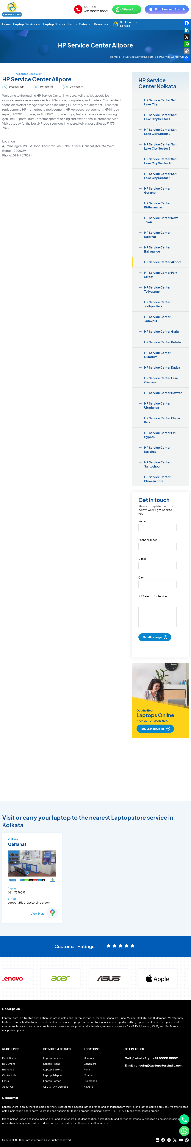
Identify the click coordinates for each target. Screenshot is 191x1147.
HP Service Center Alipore (162, 262)
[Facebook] (186, 22)
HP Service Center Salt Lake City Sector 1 (160, 117)
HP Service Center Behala (162, 342)
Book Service (10, 1058)
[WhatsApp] (186, 44)
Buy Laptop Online (153, 728)
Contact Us (9, 1075)
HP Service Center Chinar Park (162, 420)
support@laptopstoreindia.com (29, 902)
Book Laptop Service (128, 24)
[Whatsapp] (184, 1131)
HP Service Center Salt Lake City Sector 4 (160, 161)
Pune (87, 1069)
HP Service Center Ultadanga (157, 405)
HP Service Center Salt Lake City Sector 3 (160, 146)
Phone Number (147, 539)
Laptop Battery (52, 1069)
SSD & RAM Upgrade (55, 1086)
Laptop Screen (52, 1081)
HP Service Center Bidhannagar (157, 205)
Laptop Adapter (52, 1075)
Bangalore (90, 1063)
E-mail (142, 558)
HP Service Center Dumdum (157, 355)
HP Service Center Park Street (160, 275)
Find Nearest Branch (170, 9)
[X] (186, 37)
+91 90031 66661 (96, 11)
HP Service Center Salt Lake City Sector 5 (160, 176)
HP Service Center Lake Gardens (161, 380)
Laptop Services (25, 24)
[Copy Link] (186, 51)
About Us (8, 1086)
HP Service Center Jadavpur (157, 319)
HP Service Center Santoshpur (157, 464)
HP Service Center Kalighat (157, 450)
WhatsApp (129, 9)
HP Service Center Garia (161, 331)
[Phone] (184, 1119)
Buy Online (8, 1063)
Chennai (89, 1058)
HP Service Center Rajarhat (157, 235)
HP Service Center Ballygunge (157, 249)
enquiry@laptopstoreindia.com (159, 1065)
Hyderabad (90, 1081)
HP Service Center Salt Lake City (160, 102)
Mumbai (88, 1075)
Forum (6, 1081)
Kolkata (88, 1086)
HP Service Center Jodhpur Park (157, 304)
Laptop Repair (51, 1063)
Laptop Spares (54, 24)
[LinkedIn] (186, 30)
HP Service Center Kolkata (137, 56)
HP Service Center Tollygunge (157, 289)
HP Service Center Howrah (163, 393)
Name (142, 521)
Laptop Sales (77, 24)
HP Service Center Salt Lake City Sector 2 (160, 132)
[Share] (186, 58)
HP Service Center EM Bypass (160, 435)
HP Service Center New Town (161, 220)
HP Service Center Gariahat (157, 190)
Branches (101, 24)
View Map (37, 913)
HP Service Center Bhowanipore (157, 479)
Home (6, 24)
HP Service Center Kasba (162, 367)
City (141, 577)
